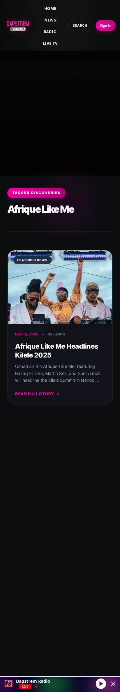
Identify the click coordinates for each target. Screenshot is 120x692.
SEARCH (80, 25)
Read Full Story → (37, 393)
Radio (50, 31)
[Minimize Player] (113, 683)
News (50, 20)
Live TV (50, 43)
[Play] (101, 683)
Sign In (105, 25)
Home (50, 8)
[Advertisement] (60, 106)
